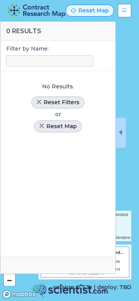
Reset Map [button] (93, 10)
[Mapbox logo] (19, 294)
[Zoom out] (9, 280)
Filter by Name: (27, 48)
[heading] (36, 10)
